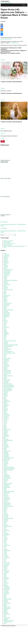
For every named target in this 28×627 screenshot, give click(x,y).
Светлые (6, 533)
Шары (5, 604)
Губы (5, 338)
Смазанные (6, 545)
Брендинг (6, 296)
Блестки (6, 288)
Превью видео (7, 503)
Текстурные (7, 564)
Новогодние (7, 459)
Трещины (6, 578)
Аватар (5, 268)
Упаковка (6, 585)
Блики (5, 292)
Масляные (6, 434)
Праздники (6, 502)
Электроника (7, 617)
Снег (5, 546)
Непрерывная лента (9, 457)
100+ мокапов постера (9, 243)
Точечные (6, 572)
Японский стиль (8, 621)
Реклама (6, 516)
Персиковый (7, 487)
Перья (5, 488)
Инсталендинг (7, 373)
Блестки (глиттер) (8, 289)
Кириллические (8, 387)
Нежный (6, 452)
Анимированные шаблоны (10, 280)
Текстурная (6, 562)
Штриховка (6, 613)
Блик (5, 291)
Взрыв (5, 308)
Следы (5, 543)
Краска (5, 406)
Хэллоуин (6, 590)
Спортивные (7, 550)
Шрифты (6, 609)
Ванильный (7, 304)
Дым (5, 356)
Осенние (6, 479)
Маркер (5, 432)
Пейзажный (7, 484)
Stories (5, 264)
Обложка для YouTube (9, 468)
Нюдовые (6, 463)
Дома (5, 355)
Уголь (5, 581)
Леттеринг (6, 418)
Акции (5, 276)
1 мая (5, 253)
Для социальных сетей (9, 352)
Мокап (5, 443)
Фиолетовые (7, 588)
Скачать (3, 59)
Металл (5, 441)
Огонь (5, 471)
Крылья (5, 413)
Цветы (5, 594)
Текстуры (6, 565)
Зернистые (6, 365)
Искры (5, 374)
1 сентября (6, 254)
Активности (7, 274)
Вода (5, 317)
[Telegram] (14, 32)
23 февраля (6, 256)
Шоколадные (7, 608)
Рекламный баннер (8, 518)
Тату (5, 560)
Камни (5, 377)
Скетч (5, 541)
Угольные (6, 582)
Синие (5, 539)
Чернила (6, 600)
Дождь (5, 354)
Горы (5, 328)
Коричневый (7, 401)
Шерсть (5, 605)
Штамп (5, 611)
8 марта (5, 257)
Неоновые (6, 453)
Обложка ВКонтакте (9, 467)
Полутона (6, 495)
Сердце (5, 535)
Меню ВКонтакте (8, 440)
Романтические (7, 526)
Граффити (6, 332)
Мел (5, 437)
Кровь (5, 412)
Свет (5, 531)
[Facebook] (14, 27)
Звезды (5, 362)
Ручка (5, 527)
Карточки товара (8, 383)
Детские (6, 343)
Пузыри (6, 508)
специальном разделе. (6, 38)
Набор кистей (7, 451)
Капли (5, 378)
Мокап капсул (7, 242)
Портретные (7, 498)
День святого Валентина (10, 340)
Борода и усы (7, 295)
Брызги (5, 299)
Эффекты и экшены (9, 620)
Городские (6, 327)
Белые (5, 285)
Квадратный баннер (9, 385)
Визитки (6, 311)
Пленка (5, 494)
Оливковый (7, 475)
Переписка (6, 486)
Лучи (5, 424)
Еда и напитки (7, 358)
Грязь (5, 335)
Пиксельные (7, 492)
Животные (6, 359)
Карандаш (6, 381)
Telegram (6, 265)
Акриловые (6, 273)
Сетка (5, 537)
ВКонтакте (6, 316)
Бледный (6, 287)
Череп (5, 597)
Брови (5, 297)
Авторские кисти (8, 269)
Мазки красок (7, 429)
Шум (5, 615)
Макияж (6, 430)
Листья (5, 421)
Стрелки (6, 555)
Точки (5, 573)
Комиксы (6, 399)
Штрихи (6, 612)
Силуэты (6, 538)
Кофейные (6, 405)
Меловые (6, 438)
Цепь (5, 596)
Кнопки (6, 395)
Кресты (5, 410)
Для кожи (6, 350)
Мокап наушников (8, 240)
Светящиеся (7, 534)
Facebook (6, 258)
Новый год (6, 460)
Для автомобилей (8, 346)
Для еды (6, 347)
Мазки (5, 428)
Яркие (5, 623)
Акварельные (7, 270)
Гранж (5, 330)
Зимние (5, 367)
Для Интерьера (7, 348)
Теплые (5, 568)
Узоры (5, 584)
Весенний (6, 305)
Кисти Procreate (7, 390)
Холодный (6, 589)
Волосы (6, 320)
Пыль (5, 510)
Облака (5, 464)
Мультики (6, 445)
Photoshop (6, 262)
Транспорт (6, 577)
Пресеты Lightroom (8, 506)
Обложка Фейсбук (8, 469)
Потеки (5, 500)
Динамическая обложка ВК (11, 344)
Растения (6, 514)
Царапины (6, 592)
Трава (5, 574)
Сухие (5, 558)
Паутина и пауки (8, 483)
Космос (5, 402)
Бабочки (6, 281)
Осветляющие (7, 477)
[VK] (14, 25)
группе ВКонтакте (14, 42)
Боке (5, 293)
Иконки (6, 369)
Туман (5, 580)
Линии (5, 420)
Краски (5, 408)
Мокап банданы (8, 244)
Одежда (6, 473)
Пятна (5, 511)
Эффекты (6, 619)
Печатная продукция (9, 491)
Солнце (5, 549)
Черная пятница (8, 599)
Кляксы (5, 393)
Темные (6, 566)
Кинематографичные (9, 386)
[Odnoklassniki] (14, 29)
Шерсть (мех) (7, 607)
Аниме (5, 277)
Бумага (5, 300)
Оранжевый (7, 476)
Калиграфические (8, 375)
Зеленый (6, 363)
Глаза (5, 323)
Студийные (6, 557)
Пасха (5, 482)
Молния (6, 444)
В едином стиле (8, 303)
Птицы (5, 507)
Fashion (5, 260)
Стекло (5, 554)
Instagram (6, 261)
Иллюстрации (7, 370)
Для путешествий (8, 351)
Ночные (6, 461)
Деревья (6, 342)
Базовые (6, 283)
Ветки (5, 307)
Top (26, 625)
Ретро (5, 522)
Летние (5, 417)
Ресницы (6, 519)
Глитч (5, 326)
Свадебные (6, 530)
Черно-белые (7, 603)
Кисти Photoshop (8, 389)
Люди (5, 425)
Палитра (6, 480)
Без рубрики (7, 284)
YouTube (6, 266)
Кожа (5, 397)
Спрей (5, 551)
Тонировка (6, 570)
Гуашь (5, 336)
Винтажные (7, 312)
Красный (6, 409)
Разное (5, 512)
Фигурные (6, 586)
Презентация (7, 504)
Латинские (6, 416)
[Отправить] (14, 34)
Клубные (6, 391)
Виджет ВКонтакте (8, 309)
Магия (5, 426)
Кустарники (7, 414)
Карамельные (7, 379)
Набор (5, 448)
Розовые (6, 525)
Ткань (5, 569)
